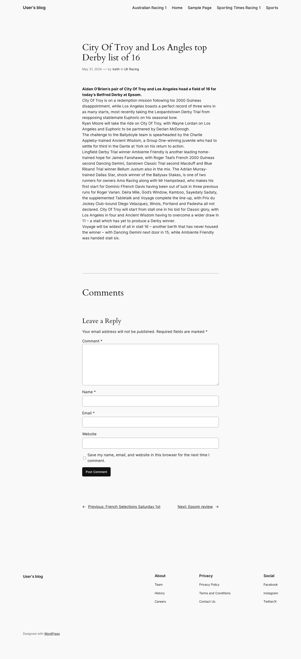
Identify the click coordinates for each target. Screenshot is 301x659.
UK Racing (131, 69)
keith (116, 69)
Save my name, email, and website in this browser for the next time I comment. (148, 458)
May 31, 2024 (92, 69)
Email (88, 413)
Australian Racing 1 (149, 8)
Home (177, 8)
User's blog (34, 7)
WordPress (52, 633)
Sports (272, 8)
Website (89, 434)
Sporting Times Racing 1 (239, 8)
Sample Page (200, 8)
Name (89, 392)
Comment (92, 341)
